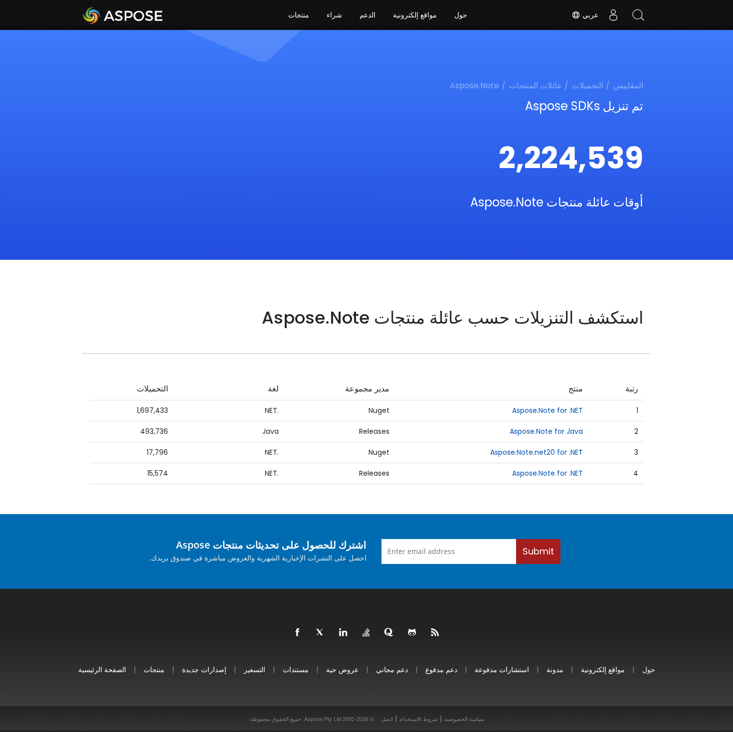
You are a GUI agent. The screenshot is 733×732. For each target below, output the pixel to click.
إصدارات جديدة (204, 669)
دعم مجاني (392, 669)
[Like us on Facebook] (297, 632)
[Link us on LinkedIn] (343, 632)
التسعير (254, 669)
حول (460, 15)
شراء (334, 15)
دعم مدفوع (441, 669)
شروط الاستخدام (418, 719)
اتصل (387, 719)
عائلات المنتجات (535, 85)
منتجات (298, 15)
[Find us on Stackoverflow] (366, 632)
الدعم (367, 15)
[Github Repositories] (412, 632)
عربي (589, 15)
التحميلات (587, 85)
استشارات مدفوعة (502, 669)
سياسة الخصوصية (464, 719)
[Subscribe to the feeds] (435, 632)
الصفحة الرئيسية (102, 669)
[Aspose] (123, 14)
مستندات (296, 669)
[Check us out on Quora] (389, 632)
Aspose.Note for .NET (547, 410)
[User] (613, 15)
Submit (538, 551)
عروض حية (342, 669)
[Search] (638, 15)
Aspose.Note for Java (546, 431)
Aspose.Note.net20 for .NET (536, 452)
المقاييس (628, 85)
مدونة (555, 669)
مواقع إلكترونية (415, 15)
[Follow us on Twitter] (320, 632)
